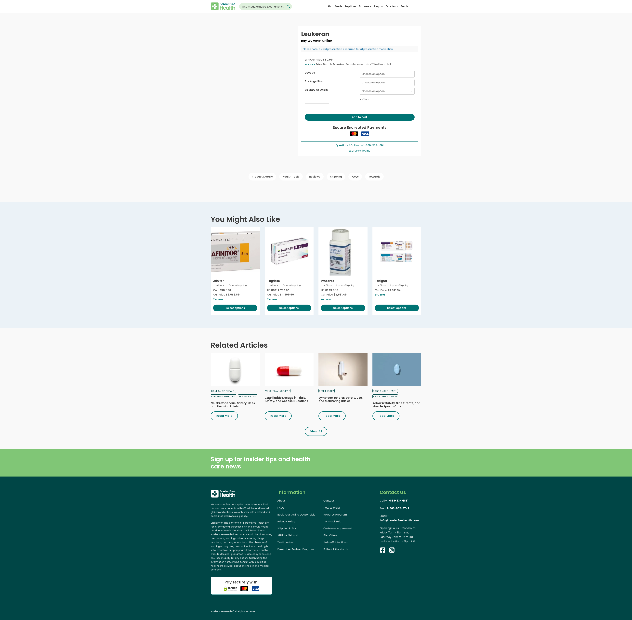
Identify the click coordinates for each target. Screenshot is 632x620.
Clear (365, 99)
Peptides (350, 6)
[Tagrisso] (289, 251)
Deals (404, 6)
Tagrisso (273, 281)
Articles (390, 6)
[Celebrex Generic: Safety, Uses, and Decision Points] (235, 369)
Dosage (310, 72)
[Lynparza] (343, 251)
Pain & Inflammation (223, 396)
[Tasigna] (396, 251)
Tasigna (381, 281)
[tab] (262, 177)
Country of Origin (316, 89)
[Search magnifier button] (288, 6)
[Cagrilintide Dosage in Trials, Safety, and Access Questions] (289, 369)
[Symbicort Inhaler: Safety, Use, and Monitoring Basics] (343, 369)
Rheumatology (248, 396)
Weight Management (277, 391)
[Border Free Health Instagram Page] (392, 550)
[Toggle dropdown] (371, 6)
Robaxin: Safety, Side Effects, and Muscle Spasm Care (396, 404)
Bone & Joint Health (223, 391)
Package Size (314, 81)
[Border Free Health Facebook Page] (383, 550)
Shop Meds (334, 6)
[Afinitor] (235, 251)
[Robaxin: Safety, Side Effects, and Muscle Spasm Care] (396, 369)
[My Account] (413, 6)
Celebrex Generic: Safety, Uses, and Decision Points (233, 404)
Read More (224, 416)
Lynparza (327, 281)
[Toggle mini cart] (419, 6)
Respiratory (326, 391)
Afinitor (218, 281)
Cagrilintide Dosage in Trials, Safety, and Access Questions (286, 399)
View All (316, 431)
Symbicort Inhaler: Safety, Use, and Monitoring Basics (340, 399)
